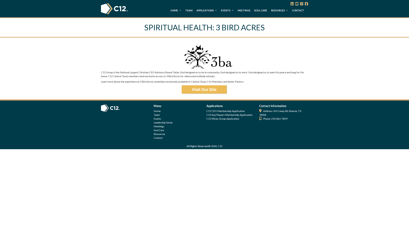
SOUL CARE (260, 10)
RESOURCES (278, 10)
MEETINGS (244, 10)
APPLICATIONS (205, 10)
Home (157, 110)
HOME (174, 10)
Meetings (159, 126)
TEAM (189, 10)
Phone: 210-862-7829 (275, 118)
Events (157, 118)
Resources (159, 133)
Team (157, 114)
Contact (158, 137)
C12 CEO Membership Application (225, 110)
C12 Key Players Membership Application (229, 114)
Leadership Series (163, 122)
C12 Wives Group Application (222, 118)
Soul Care (159, 130)
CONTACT (298, 10)
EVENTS (225, 10)
